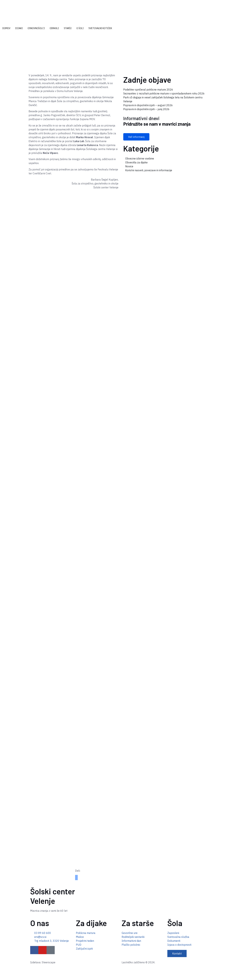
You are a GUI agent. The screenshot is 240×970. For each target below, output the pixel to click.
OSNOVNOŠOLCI (36, 28)
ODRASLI (54, 28)
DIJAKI (19, 28)
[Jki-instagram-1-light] (51, 950)
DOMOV (6, 28)
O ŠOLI (80, 28)
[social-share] (76, 876)
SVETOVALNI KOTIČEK (100, 28)
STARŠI (68, 28)
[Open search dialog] (1, 38)
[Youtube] (42, 950)
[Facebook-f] (34, 950)
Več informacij (136, 136)
